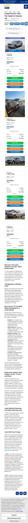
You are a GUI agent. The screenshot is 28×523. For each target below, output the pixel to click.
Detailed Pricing (14, 66)
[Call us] (17, 493)
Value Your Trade (15, 81)
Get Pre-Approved (15, 83)
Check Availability (15, 86)
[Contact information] (25, 493)
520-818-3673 (8, 449)
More (14, 75)
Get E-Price (15, 78)
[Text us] (21, 493)
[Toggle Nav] (26, 7)
